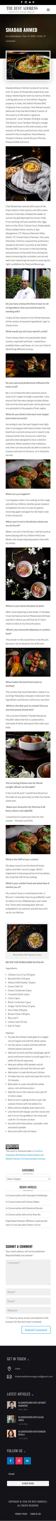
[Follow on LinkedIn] (27, 1460)
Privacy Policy (21, 1513)
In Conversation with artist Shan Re (23, 1214)
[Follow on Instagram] (19, 1460)
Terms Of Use (35, 1513)
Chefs (39, 36)
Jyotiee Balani (14, 36)
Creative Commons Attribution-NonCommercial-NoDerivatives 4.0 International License (25, 1155)
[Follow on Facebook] (10, 1460)
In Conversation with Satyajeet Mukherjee (26, 1195)
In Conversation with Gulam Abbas (23, 1201)
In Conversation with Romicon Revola (24, 1208)
